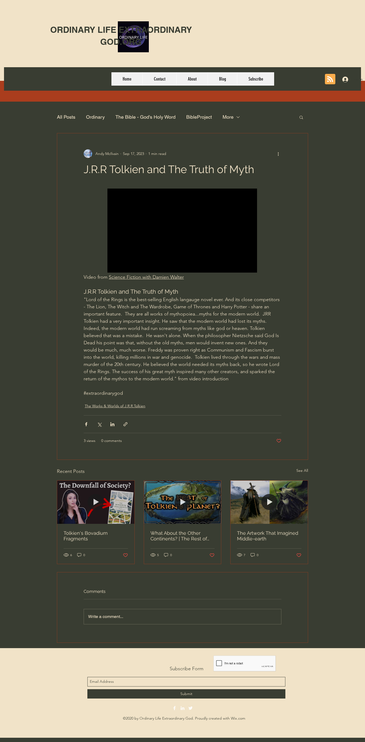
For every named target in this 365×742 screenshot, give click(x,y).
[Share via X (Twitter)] (99, 424)
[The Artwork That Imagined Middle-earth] (269, 502)
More (228, 117)
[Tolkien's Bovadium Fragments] (95, 502)
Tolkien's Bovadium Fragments (86, 535)
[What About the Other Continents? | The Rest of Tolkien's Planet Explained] (182, 502)
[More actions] (278, 153)
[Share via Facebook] (86, 424)
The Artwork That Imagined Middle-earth (267, 535)
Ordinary (95, 117)
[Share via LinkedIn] (112, 424)
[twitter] (190, 708)
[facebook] (174, 708)
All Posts (66, 117)
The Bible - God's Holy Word (145, 117)
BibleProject (199, 117)
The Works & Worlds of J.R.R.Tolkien (115, 406)
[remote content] (182, 231)
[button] (301, 117)
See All (302, 470)
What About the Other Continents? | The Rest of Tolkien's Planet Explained (179, 535)
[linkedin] (182, 708)
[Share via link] (125, 424)
